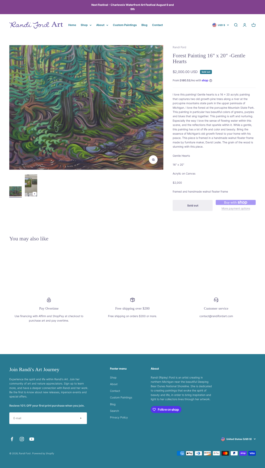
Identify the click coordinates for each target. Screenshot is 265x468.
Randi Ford (179, 47)
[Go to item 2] (31, 186)
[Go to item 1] (15, 192)
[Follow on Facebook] (12, 439)
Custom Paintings (125, 25)
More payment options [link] (236, 208)
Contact (157, 25)
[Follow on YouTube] (31, 439)
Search (114, 410)
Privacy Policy (119, 417)
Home (72, 25)
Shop (84, 25)
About (100, 25)
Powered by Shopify (43, 453)
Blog (144, 25)
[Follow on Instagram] (21, 439)
